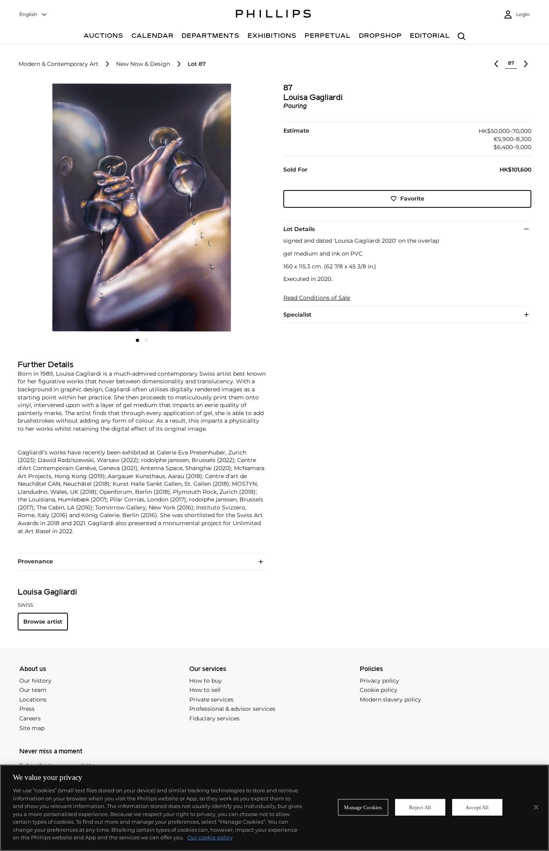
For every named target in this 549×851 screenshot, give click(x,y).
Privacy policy (379, 680)
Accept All (477, 807)
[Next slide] (224, 208)
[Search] (461, 36)
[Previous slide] (59, 208)
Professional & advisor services (232, 708)
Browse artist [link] (42, 621)
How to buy (205, 680)
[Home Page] (273, 15)
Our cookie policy (210, 837)
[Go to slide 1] (137, 340)
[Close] (536, 807)
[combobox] (33, 14)
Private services (211, 699)
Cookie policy (378, 689)
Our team (33, 689)
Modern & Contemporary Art (58, 64)
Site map (32, 728)
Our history (35, 680)
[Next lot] (525, 64)
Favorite (412, 198)
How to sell (205, 689)
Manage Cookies (363, 807)
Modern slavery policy (390, 699)
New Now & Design (143, 64)
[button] (139, 207)
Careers (30, 718)
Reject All (420, 807)
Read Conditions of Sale (316, 298)
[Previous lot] (496, 64)
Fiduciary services (214, 718)
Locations (33, 699)
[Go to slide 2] (146, 340)
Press (27, 708)
